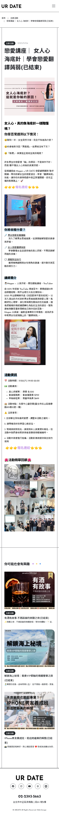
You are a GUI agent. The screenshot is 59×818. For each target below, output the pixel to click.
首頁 (3, 18)
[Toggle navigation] (53, 6)
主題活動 (14, 18)
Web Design (41, 810)
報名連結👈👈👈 (27, 187)
